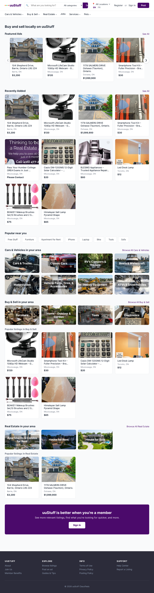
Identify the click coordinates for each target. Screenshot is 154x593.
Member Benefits (13, 573)
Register (118, 5)
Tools (111, 239)
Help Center (122, 565)
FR (99, 7)
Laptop (85, 239)
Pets (87, 14)
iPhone (71, 239)
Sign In (132, 5)
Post (143, 5)
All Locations (100, 4)
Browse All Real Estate (138, 426)
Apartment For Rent (51, 239)
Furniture (29, 239)
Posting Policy (86, 573)
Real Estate (50, 14)
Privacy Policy (86, 569)
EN (94, 7)
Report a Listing (124, 569)
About (8, 565)
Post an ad (47, 569)
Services (74, 14)
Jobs (63, 14)
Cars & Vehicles (14, 14)
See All (145, 34)
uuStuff (15, 5)
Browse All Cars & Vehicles (135, 250)
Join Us (8, 569)
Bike (99, 239)
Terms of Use (85, 565)
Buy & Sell (33, 14)
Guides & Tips (49, 573)
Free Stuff (13, 239)
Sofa (123, 239)
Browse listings (49, 565)
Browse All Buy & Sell (138, 302)
